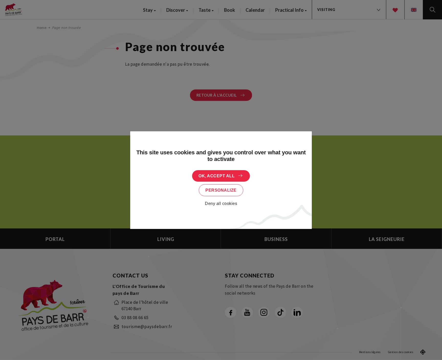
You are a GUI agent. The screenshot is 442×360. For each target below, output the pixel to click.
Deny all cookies (221, 203)
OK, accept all (216, 176)
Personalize (221, 190)
